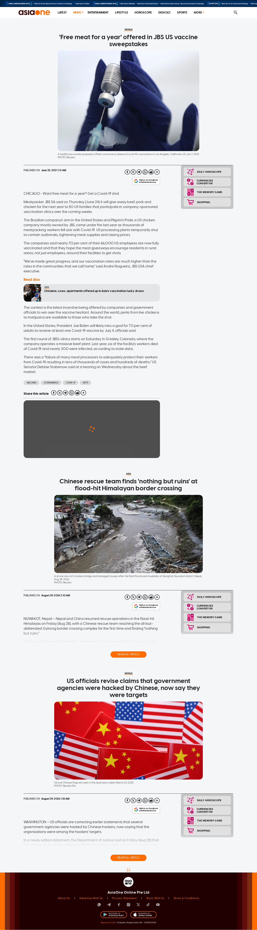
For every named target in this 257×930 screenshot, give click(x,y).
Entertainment (98, 12)
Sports (182, 12)
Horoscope (143, 12)
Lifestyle (121, 12)
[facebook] (127, 172)
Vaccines (31, 382)
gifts (85, 382)
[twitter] (133, 172)
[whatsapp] (145, 172)
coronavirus (51, 382)
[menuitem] (62, 13)
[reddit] (151, 172)
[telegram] (139, 172)
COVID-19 (70, 382)
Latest (62, 12)
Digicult (164, 12)
